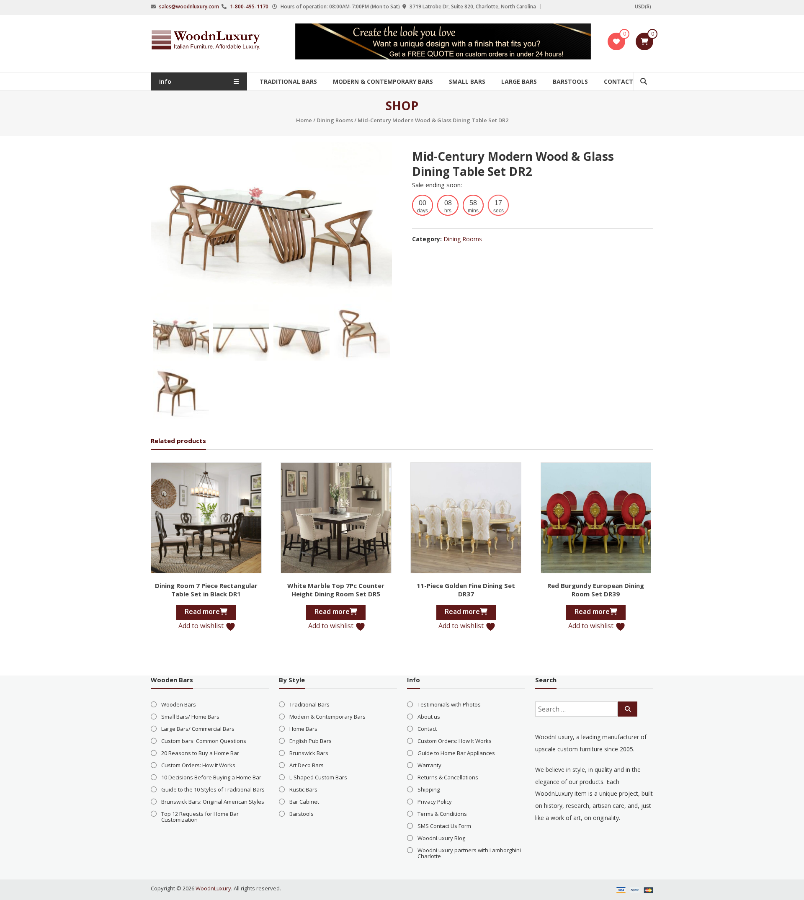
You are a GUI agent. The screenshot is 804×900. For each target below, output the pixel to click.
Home (304, 120)
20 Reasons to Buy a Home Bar (200, 753)
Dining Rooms (335, 120)
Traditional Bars (288, 81)
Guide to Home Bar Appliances (456, 753)
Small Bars (467, 81)
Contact (618, 81)
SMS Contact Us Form (444, 826)
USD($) (643, 6)
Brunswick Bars (308, 753)
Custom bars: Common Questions (203, 741)
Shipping (428, 789)
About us (428, 716)
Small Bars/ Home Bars (190, 716)
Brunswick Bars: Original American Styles (212, 801)
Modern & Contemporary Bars (383, 81)
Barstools (570, 81)
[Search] (627, 709)
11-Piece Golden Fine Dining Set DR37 (466, 589)
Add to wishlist (201, 625)
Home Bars (303, 728)
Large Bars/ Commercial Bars (197, 728)
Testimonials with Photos (449, 704)
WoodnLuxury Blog (441, 838)
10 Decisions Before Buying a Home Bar (211, 777)
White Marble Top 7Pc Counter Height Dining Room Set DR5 (335, 589)
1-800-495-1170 (249, 6)
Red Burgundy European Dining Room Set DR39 (595, 589)
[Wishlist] (616, 41)
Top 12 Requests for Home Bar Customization (200, 816)
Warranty (429, 765)
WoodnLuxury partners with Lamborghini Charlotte (469, 853)
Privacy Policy (434, 801)
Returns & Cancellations (447, 777)
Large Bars (519, 81)
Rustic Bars (303, 789)
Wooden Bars (178, 704)
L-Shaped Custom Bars (318, 777)
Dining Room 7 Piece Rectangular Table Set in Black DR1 (206, 589)
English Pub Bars (310, 741)
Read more (202, 611)
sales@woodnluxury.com (189, 6)
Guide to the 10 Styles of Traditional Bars (213, 789)
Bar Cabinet (304, 801)
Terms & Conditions (442, 813)
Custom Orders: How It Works (198, 765)
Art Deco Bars (306, 765)
